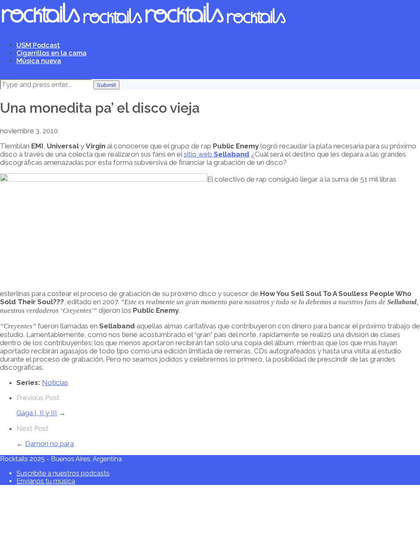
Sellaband (231, 154)
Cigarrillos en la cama (51, 53)
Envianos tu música (45, 481)
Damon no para (49, 443)
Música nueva (38, 61)
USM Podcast (38, 45)
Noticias (55, 382)
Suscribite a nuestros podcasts (63, 473)
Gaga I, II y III (36, 413)
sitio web (199, 154)
